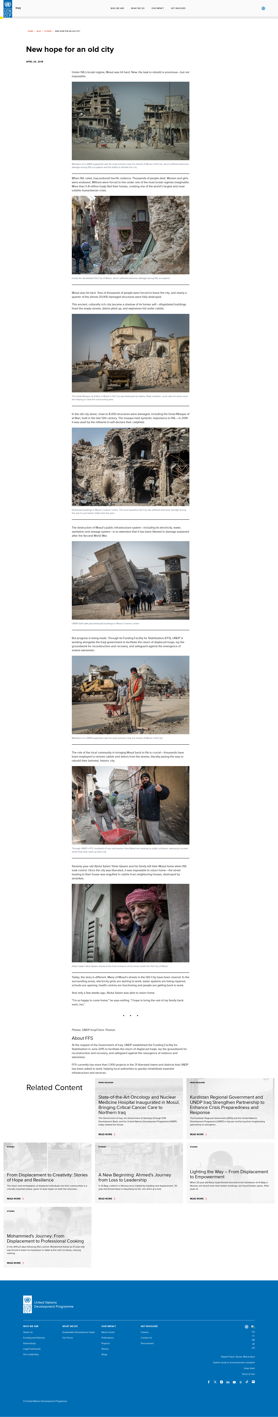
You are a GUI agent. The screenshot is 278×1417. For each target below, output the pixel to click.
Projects (105, 1343)
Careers (145, 1332)
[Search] (253, 1337)
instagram (221, 1381)
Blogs (104, 1354)
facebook (208, 1381)
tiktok (247, 1381)
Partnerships (29, 1343)
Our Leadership (31, 1354)
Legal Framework (32, 1349)
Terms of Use (248, 1374)
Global (263, 8)
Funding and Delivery (34, 1337)
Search (269, 8)
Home (30, 31)
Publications (107, 1337)
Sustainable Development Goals (78, 1332)
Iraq (18, 8)
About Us (28, 1332)
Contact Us (146, 1337)
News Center (108, 1332)
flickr (253, 1381)
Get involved (178, 8)
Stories (48, 31)
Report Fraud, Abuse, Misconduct (238, 1356)
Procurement (147, 1343)
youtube (234, 1381)
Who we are (117, 8)
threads (240, 1381)
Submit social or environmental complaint (234, 1362)
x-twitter (215, 1381)
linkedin (227, 1381)
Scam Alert (249, 1368)
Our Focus (67, 1337)
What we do (138, 8)
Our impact (158, 8)
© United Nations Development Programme (45, 1401)
